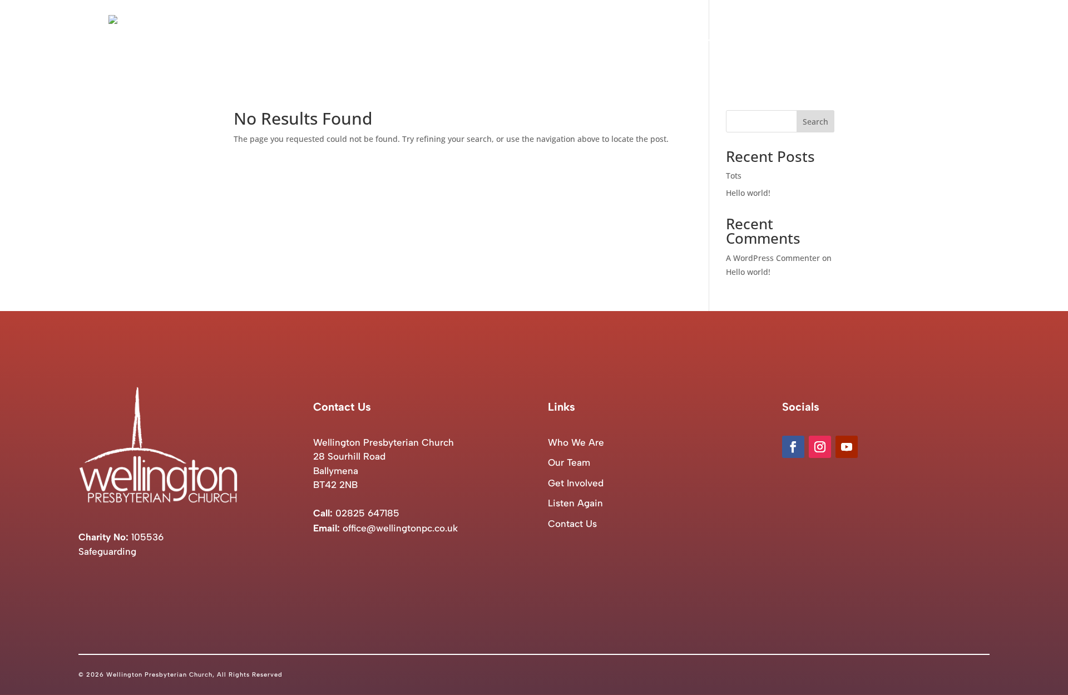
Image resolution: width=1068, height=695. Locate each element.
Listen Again (885, 39)
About (689, 39)
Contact (942, 39)
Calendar (826, 39)
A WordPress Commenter (773, 258)
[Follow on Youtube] (846, 447)
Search (815, 121)
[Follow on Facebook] (793, 447)
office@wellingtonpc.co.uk (400, 528)
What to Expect (759, 39)
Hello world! (748, 193)
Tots (733, 175)
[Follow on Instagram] (820, 447)
